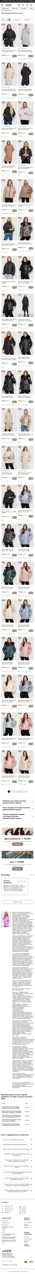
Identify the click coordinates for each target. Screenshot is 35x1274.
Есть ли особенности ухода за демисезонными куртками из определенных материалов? (17, 1184)
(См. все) (31, 875)
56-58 (7, 213)
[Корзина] (27, 5)
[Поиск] (31, 5)
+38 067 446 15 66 (8, 1206)
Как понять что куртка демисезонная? (13, 1139)
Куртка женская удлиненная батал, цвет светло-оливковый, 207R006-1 (12, 1111)
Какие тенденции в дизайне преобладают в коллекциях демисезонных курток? (17, 1190)
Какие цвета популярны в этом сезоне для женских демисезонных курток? (17, 1160)
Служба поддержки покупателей (27, 1245)
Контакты (26, 1236)
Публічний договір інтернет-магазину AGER (9, 1235)
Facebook (24, 1206)
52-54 (3, 213)
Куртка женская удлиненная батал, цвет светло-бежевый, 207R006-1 (11, 1116)
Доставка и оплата (26, 1241)
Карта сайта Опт (6, 1222)
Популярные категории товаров (7, 1227)
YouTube (24, 1213)
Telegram (24, 1211)
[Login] (23, 5)
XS (19, 290)
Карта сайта (5, 1220)
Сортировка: (27, 19)
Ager (2, 10)
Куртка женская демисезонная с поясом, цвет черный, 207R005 (11, 1107)
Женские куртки (8, 10)
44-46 (14, 213)
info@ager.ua (7, 1212)
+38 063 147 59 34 (8, 1210)
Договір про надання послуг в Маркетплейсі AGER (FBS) (9, 1238)
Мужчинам (15, 8)
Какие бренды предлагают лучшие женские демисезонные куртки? (17, 1178)
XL (7, 58)
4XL (28, 58)
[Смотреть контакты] (19, 5)
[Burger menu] (2, 5)
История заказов (26, 1225)
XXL (10, 58)
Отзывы (4, 1230)
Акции (31, 8)
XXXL (25, 58)
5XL (31, 58)
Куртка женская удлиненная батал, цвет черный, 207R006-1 (11, 1120)
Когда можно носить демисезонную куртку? (15, 1144)
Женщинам (5, 8)
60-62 (10, 213)
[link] (14, 886)
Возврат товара (28, 1238)
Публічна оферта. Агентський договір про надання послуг (9, 1241)
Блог (3, 1243)
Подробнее (17, 844)
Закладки (26, 1227)
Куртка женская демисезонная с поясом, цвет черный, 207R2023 (11, 1124)
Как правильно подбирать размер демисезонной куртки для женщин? (17, 1172)
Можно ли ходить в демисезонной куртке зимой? (16, 1149)
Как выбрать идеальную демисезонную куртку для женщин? (17, 1154)
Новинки (23, 8)
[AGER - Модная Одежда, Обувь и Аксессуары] (8, 5)
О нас (3, 1232)
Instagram (24, 1208)
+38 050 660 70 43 (8, 1208)
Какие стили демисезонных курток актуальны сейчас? (17, 1166)
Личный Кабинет (28, 1222)
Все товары (5, 1224)
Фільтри (17, 19)
